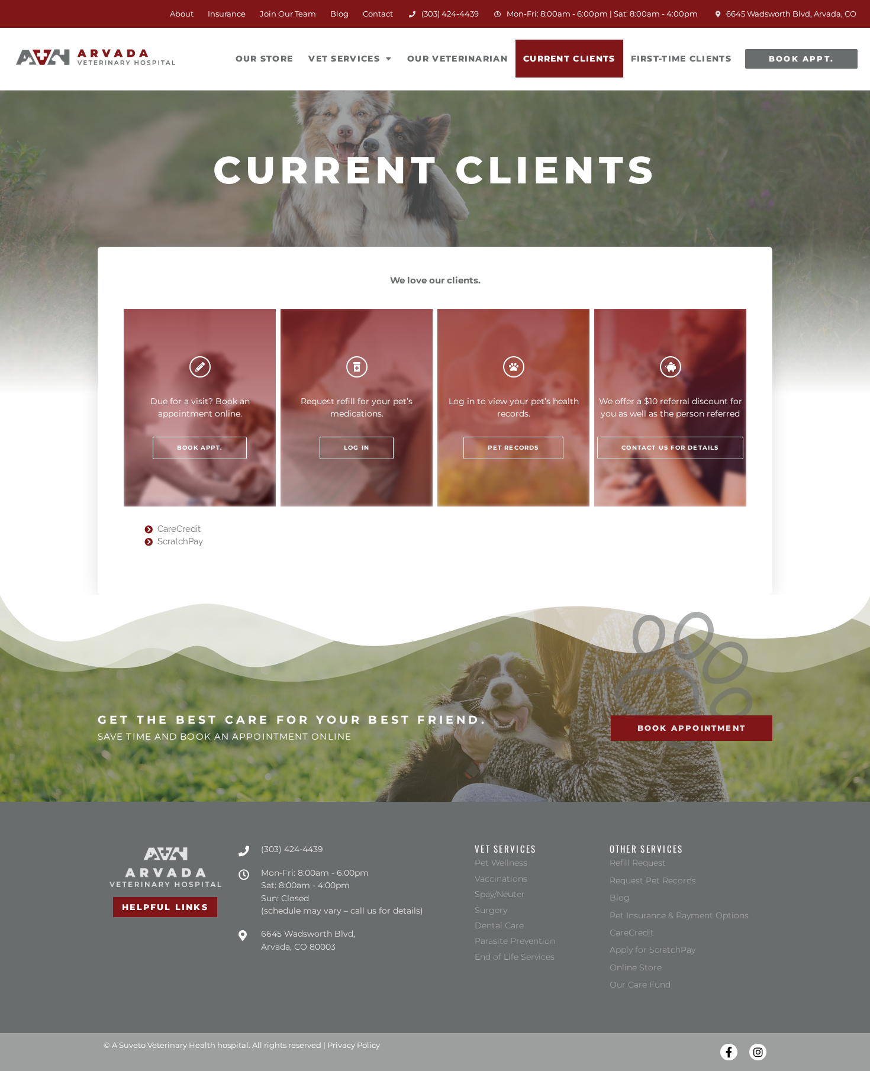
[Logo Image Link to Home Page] (95, 57)
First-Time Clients (681, 58)
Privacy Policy (353, 1045)
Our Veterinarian (457, 58)
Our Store (268, 52)
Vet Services (344, 58)
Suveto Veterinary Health (167, 1045)
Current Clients (569, 58)
